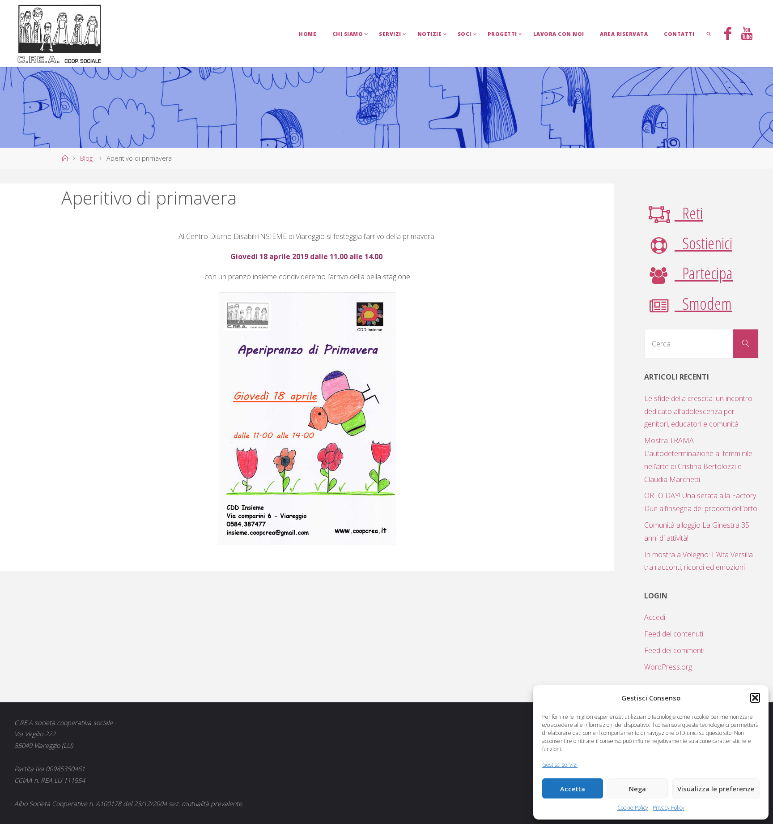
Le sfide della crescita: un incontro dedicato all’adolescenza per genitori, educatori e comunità (698, 411)
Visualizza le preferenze (716, 788)
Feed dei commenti (674, 650)
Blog (86, 158)
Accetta (572, 788)
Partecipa (704, 272)
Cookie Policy (632, 807)
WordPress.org (668, 667)
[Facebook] (727, 34)
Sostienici (703, 242)
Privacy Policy (668, 807)
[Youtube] (746, 34)
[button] (755, 697)
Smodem (703, 303)
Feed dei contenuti (673, 634)
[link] (709, 33)
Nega (637, 788)
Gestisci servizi (560, 764)
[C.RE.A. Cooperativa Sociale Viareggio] (60, 33)
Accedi (654, 617)
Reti (689, 212)
